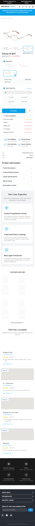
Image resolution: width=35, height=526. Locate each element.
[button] (26, 2)
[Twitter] (11, 515)
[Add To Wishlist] (29, 111)
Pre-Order (13, 111)
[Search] (19, 6)
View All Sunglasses (17, 322)
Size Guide (28, 88)
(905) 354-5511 (9, 354)
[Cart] (29, 6)
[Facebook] (2, 515)
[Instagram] (7, 515)
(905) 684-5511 (9, 385)
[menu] (33, 7)
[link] (5, 288)
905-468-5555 (8, 414)
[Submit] (30, 510)
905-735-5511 (8, 445)
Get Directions (7, 364)
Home (3, 18)
